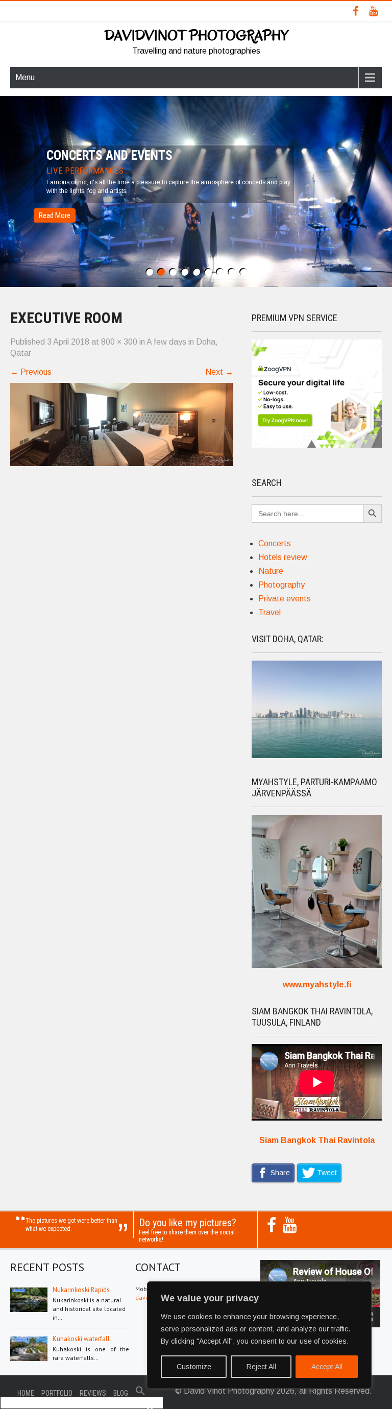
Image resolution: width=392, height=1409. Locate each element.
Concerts (274, 543)
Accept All (326, 1367)
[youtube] (373, 11)
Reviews (93, 1393)
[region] (259, 1335)
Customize (194, 1367)
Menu (25, 77)
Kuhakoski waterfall (81, 1338)
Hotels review (282, 557)
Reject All (261, 1367)
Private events (284, 598)
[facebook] (355, 11)
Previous (31, 372)
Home (25, 1393)
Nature (270, 571)
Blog (120, 1393)
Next (219, 372)
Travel (269, 612)
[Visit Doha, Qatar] (317, 755)
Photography (281, 584)
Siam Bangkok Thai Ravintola (317, 1140)
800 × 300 (119, 341)
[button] (140, 1393)
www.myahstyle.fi (317, 984)
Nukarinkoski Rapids (81, 1289)
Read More (54, 215)
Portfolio (56, 1393)
